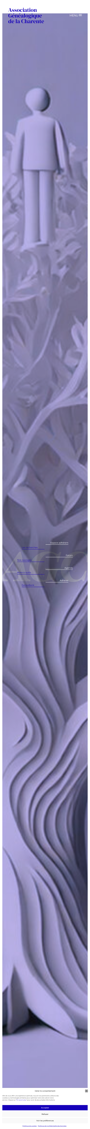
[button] (86, 1091)
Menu (73, 15)
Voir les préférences (45, 1120)
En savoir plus (21, 1100)
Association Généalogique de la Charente (26, 15)
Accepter (45, 1108)
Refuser (45, 1114)
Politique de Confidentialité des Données (52, 1126)
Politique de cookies (29, 1126)
